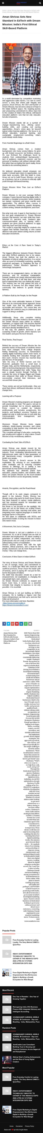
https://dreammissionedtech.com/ (15, 605)
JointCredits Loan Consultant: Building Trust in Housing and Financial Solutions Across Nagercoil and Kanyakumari (26, 1048)
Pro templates (34, 1130)
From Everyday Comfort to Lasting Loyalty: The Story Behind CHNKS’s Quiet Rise (26, 942)
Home (4, 10)
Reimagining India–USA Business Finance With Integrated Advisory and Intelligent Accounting (27, 1009)
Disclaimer (19, 1126)
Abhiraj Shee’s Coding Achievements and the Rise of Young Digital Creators (26, 1059)
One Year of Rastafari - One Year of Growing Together (25, 998)
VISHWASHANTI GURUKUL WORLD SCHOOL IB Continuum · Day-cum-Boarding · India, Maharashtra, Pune (26, 1019)
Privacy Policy (29, 1126)
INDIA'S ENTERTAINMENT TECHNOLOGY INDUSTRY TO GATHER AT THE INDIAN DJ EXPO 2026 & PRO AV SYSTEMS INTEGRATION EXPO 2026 (25, 958)
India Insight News (21, 1130)
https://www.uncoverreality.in (13, 603)
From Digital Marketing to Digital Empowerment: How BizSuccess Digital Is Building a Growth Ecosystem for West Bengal (25, 976)
